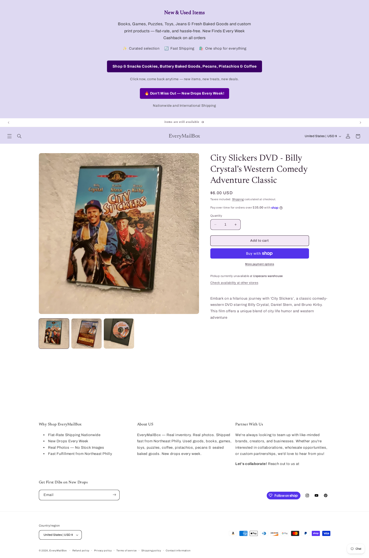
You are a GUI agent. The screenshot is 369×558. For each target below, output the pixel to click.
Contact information (178, 550)
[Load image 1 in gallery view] (54, 333)
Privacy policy (103, 550)
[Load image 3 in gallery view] (119, 333)
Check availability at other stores (234, 282)
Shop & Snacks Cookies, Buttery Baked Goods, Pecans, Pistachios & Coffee (185, 66)
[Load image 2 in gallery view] (86, 333)
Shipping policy (151, 550)
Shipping (238, 199)
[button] (9, 136)
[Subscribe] (114, 495)
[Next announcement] (360, 122)
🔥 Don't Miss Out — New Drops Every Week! (184, 93)
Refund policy (81, 550)
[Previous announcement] (8, 122)
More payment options (259, 264)
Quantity (216, 215)
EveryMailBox (58, 550)
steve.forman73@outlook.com (261, 470)
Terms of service (126, 550)
